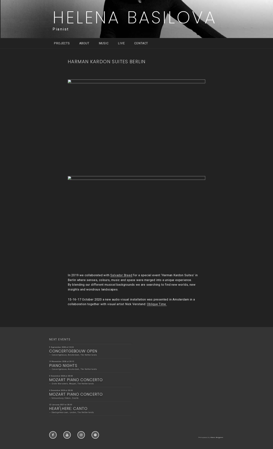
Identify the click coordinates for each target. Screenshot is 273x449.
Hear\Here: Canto (68, 408)
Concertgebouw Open (73, 351)
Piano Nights (63, 365)
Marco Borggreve (216, 437)
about (84, 43)
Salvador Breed (121, 275)
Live (121, 43)
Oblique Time (157, 304)
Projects (62, 43)
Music (104, 43)
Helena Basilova (135, 17)
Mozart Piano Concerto (76, 379)
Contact (141, 43)
